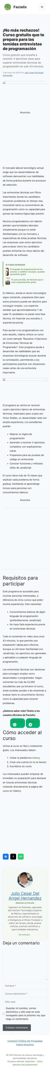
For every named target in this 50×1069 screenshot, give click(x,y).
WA (21, 856)
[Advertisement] (25, 21)
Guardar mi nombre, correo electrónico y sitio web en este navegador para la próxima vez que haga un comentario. (25, 1013)
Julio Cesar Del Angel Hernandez (25, 896)
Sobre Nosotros (25, 1044)
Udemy (36, 757)
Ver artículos (24, 934)
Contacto (13, 1041)
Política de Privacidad (30, 1041)
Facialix (20, 7)
